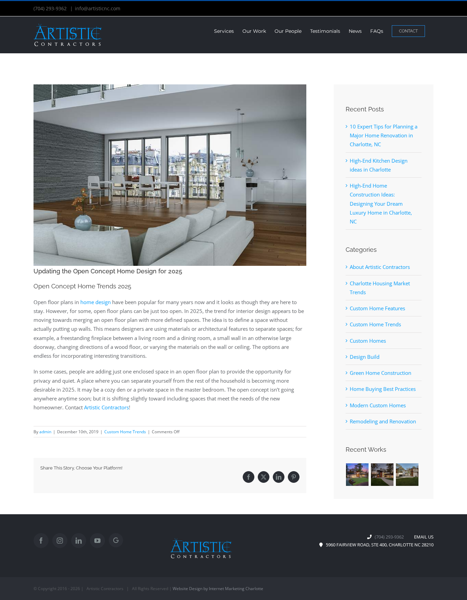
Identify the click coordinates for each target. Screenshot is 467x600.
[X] (263, 477)
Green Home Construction (380, 372)
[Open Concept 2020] (170, 175)
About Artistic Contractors (380, 266)
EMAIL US (422, 537)
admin (45, 432)
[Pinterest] (293, 477)
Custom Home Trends (125, 432)
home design (95, 302)
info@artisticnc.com (97, 8)
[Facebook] (248, 477)
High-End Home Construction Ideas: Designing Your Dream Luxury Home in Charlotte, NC (381, 203)
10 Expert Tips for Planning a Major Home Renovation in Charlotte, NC (383, 135)
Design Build (364, 356)
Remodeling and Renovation (383, 421)
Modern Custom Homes (378, 405)
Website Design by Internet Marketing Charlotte (218, 588)
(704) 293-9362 (51, 8)
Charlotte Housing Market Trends (380, 288)
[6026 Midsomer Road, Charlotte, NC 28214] (407, 474)
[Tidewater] (357, 474)
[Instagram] (59, 540)
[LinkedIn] (278, 477)
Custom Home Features (377, 308)
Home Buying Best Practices (383, 388)
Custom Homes (368, 340)
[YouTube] (97, 540)
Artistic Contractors (106, 407)
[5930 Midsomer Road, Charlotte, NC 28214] (382, 474)
